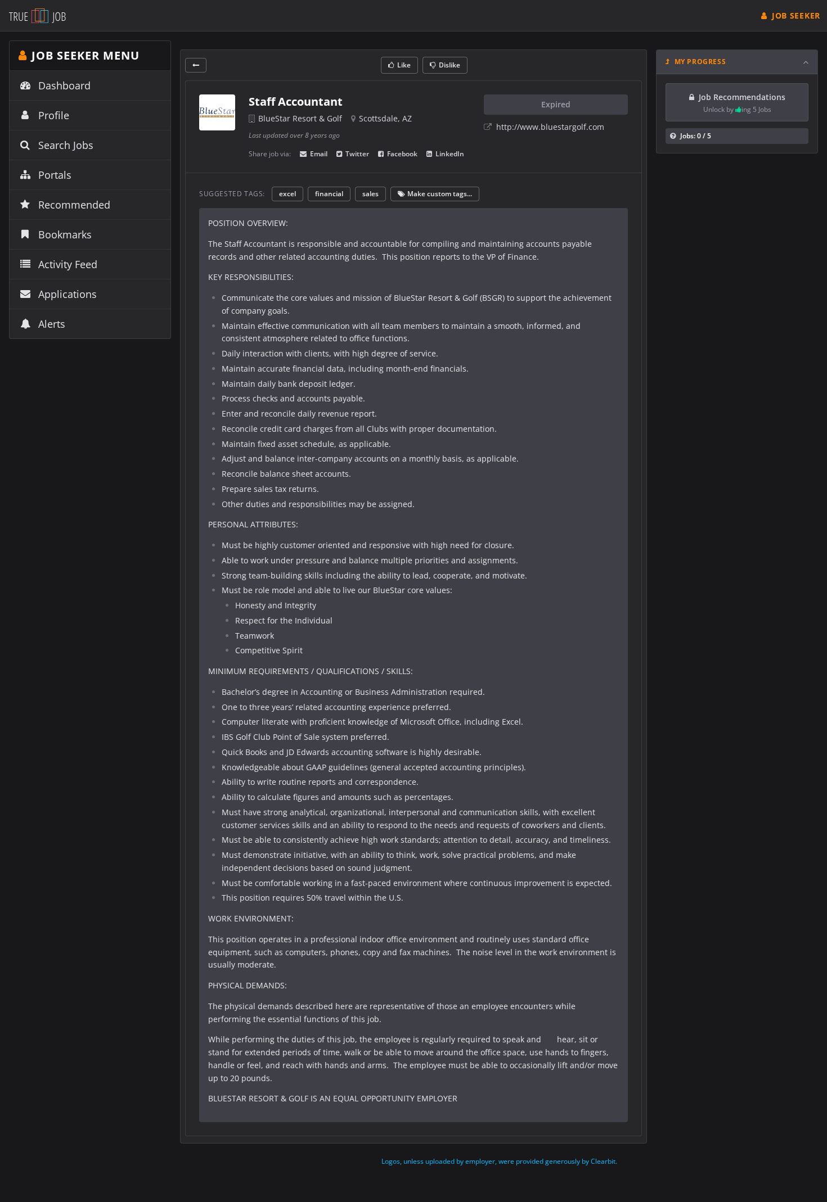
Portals (54, 175)
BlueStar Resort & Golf (300, 118)
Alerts (51, 324)
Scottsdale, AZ (385, 118)
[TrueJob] (37, 15)
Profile (53, 115)
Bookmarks (65, 234)
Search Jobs (65, 145)
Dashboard (64, 85)
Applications (67, 294)
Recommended (74, 204)
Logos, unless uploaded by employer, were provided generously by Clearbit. (499, 1161)
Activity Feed (67, 264)
